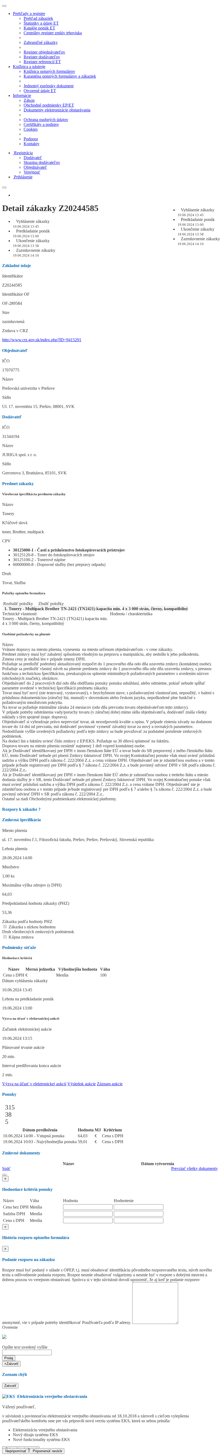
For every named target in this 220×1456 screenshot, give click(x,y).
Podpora (31, 139)
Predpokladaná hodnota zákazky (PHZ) (35, 903)
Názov (7, 379)
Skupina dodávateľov (42, 162)
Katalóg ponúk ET (39, 28)
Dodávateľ (33, 157)
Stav (6, 312)
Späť (6, 1168)
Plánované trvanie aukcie (23, 1047)
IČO (6, 361)
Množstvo (10, 867)
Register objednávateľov (44, 52)
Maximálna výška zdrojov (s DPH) (31, 885)
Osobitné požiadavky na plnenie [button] (26, 634)
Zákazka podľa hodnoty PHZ (27, 921)
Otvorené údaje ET (40, 90)
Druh (6, 573)
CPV (6, 541)
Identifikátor (12, 276)
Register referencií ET (42, 61)
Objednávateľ (35, 167)
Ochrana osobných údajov (46, 119)
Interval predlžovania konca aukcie (31, 1065)
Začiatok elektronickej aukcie (27, 1029)
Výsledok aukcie (81, 1084)
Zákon (29, 100)
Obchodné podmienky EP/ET (49, 105)
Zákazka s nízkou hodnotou (32, 927)
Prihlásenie (23, 177)
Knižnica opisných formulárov (49, 71)
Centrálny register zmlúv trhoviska (53, 33)
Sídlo (6, 397)
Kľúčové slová (14, 522)
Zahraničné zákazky (41, 42)
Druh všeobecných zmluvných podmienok (38, 931)
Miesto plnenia (14, 830)
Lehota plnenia (14, 848)
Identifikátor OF (16, 294)
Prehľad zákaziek (38, 18)
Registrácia (23, 153)
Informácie (22, 95)
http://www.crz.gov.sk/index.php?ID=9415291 (41, 339)
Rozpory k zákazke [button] (21, 809)
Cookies (31, 129)
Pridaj (8, 1358)
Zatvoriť (10, 1386)
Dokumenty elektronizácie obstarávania (57, 110)
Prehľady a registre (29, 13)
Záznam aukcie (110, 1084)
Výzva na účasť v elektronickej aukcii (34, 1084)
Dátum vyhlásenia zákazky (25, 980)
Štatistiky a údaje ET (41, 23)
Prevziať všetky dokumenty (194, 1168)
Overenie (10, 1327)
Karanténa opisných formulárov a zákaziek (60, 76)
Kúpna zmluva (21, 937)
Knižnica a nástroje (29, 66)
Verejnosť (32, 172)
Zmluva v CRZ (15, 330)
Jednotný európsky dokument (49, 86)
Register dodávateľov (42, 57)
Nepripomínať (15, 1451)
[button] (4, 1175)
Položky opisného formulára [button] (23, 593)
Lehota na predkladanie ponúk (28, 999)
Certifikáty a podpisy (41, 124)
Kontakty (31, 143)
